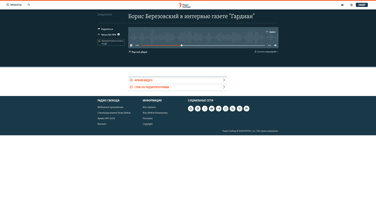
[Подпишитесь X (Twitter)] (205, 108)
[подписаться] (246, 108)
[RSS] (232, 108)
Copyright (148, 124)
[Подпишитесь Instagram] (225, 108)
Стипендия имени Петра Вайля (114, 113)
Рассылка (148, 118)
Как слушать (149, 107)
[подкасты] (351, 5)
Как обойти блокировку (155, 113)
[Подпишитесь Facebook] (197, 108)
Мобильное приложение (110, 107)
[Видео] (342, 5)
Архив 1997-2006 (106, 118)
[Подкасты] (239, 108)
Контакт (102, 124)
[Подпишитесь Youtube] (211, 108)
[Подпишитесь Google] (191, 108)
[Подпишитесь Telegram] (218, 108)
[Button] (105, 30)
